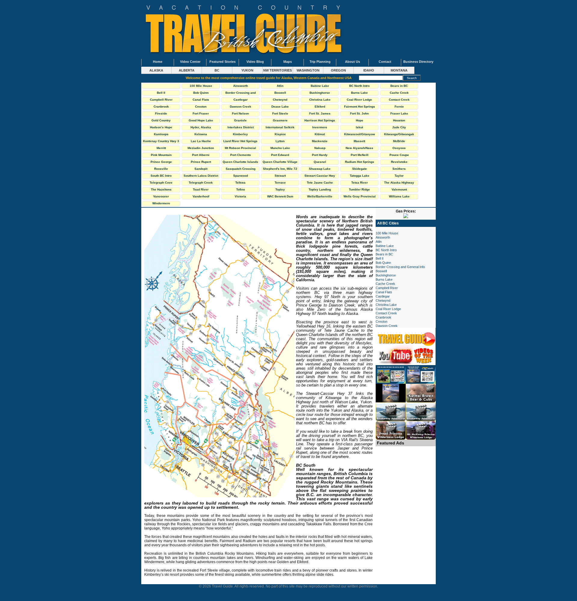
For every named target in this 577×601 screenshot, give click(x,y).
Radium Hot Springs (359, 161)
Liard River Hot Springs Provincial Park (240, 141)
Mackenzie (320, 141)
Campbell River (161, 99)
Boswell (280, 92)
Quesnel (320, 161)
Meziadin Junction (201, 148)
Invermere (319, 127)
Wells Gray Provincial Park (359, 197)
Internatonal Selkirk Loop (280, 128)
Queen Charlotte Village (280, 161)
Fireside (161, 113)
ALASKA (156, 70)
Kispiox (280, 134)
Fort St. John (359, 113)
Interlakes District (240, 127)
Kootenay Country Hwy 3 (161, 141)
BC (217, 70)
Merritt (161, 148)
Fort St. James (320, 113)
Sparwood (240, 175)
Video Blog (255, 61)
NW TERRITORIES (277, 70)
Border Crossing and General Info (240, 93)
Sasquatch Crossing (240, 168)
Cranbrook (161, 106)
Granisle (240, 120)
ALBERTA (186, 70)
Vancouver (161, 196)
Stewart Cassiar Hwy (319, 175)
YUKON (247, 70)
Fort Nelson (240, 113)
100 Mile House (201, 85)
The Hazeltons (161, 189)
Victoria (240, 196)
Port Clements (240, 155)
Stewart (280, 175)
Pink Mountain (161, 155)
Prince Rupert (201, 161)
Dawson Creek (240, 106)
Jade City (399, 127)
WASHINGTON (308, 70)
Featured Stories (222, 61)
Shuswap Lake (320, 168)
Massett (359, 141)
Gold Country (161, 120)
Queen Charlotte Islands (240, 161)
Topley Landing (320, 189)
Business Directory (418, 61)
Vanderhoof (201, 196)
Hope (359, 120)
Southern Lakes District (201, 175)
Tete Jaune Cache (320, 182)
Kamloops (161, 134)
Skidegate (359, 168)
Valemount (399, 189)
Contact (385, 61)
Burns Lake (359, 92)
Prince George (161, 161)
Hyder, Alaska (201, 127)
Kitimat (320, 134)
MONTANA (399, 70)
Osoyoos (399, 148)
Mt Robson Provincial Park (240, 148)
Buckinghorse (320, 92)
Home (157, 61)
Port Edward (280, 155)
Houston (399, 120)
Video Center (190, 61)
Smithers (399, 168)
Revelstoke (399, 161)
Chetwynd (280, 99)
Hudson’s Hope (161, 127)
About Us (352, 61)
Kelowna (200, 134)
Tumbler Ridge (359, 189)
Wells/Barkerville (319, 196)
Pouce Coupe (399, 155)
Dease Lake (280, 106)
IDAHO (368, 70)
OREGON (338, 70)
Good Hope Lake (201, 120)
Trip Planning (320, 61)
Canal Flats (201, 99)
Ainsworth (240, 85)
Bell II (161, 92)
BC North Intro (359, 85)
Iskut (359, 127)
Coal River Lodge (359, 99)
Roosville (161, 168)
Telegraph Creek (201, 182)
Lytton (280, 141)
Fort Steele (280, 113)
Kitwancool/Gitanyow (359, 134)
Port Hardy (320, 155)
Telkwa (240, 182)
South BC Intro (161, 175)
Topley (280, 189)
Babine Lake (320, 85)
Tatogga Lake (359, 175)
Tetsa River (359, 182)
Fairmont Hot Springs (359, 106)
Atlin (280, 85)
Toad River (201, 189)
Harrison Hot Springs (319, 120)
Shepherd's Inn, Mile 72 (280, 168)
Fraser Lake (399, 113)
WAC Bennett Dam (280, 196)
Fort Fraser (201, 113)
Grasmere (280, 120)
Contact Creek (399, 99)
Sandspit (200, 168)
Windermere (161, 203)
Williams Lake (399, 196)
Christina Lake (320, 99)
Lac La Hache (201, 141)
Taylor (399, 175)
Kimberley (240, 134)
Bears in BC (399, 85)
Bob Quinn (201, 92)
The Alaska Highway (399, 182)
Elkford (320, 106)
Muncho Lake (280, 148)
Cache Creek (399, 92)
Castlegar (241, 99)
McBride (399, 141)
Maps (287, 61)
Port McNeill (359, 155)
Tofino (240, 189)
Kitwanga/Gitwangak (399, 134)
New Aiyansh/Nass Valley (359, 148)
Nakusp (319, 148)
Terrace (280, 182)
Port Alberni (200, 155)
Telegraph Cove (161, 182)
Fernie (399, 106)
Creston (200, 106)
